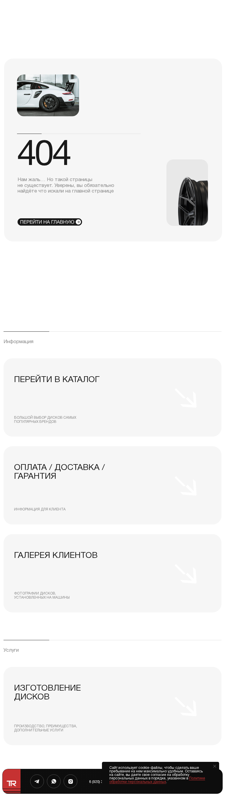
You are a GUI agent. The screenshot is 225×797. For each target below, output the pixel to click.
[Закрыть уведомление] (215, 766)
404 (43, 156)
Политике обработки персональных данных (157, 780)
